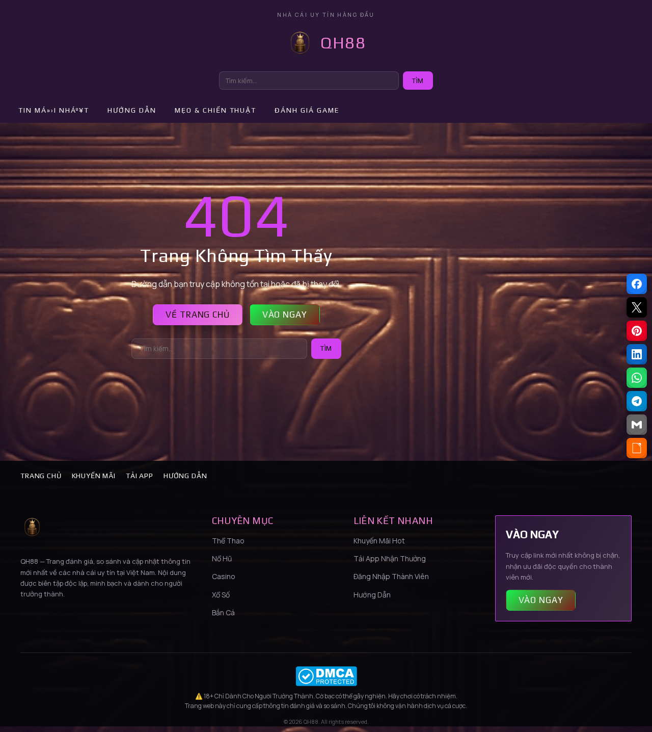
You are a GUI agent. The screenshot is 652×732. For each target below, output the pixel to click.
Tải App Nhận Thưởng (390, 558)
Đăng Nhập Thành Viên (391, 576)
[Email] (637, 424)
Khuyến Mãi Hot (379, 540)
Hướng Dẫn (185, 476)
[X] (637, 307)
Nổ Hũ (222, 558)
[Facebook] (637, 284)
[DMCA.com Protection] (326, 676)
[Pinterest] (637, 331)
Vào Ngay (284, 314)
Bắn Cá (223, 612)
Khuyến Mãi (94, 476)
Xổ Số (221, 594)
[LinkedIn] (637, 354)
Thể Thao (228, 540)
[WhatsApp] (637, 378)
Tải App (139, 476)
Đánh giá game (307, 110)
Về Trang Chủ (197, 314)
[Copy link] (637, 448)
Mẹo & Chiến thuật (215, 110)
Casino (223, 576)
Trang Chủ (41, 476)
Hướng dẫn (131, 110)
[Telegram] (637, 401)
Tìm (418, 81)
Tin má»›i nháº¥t (53, 110)
